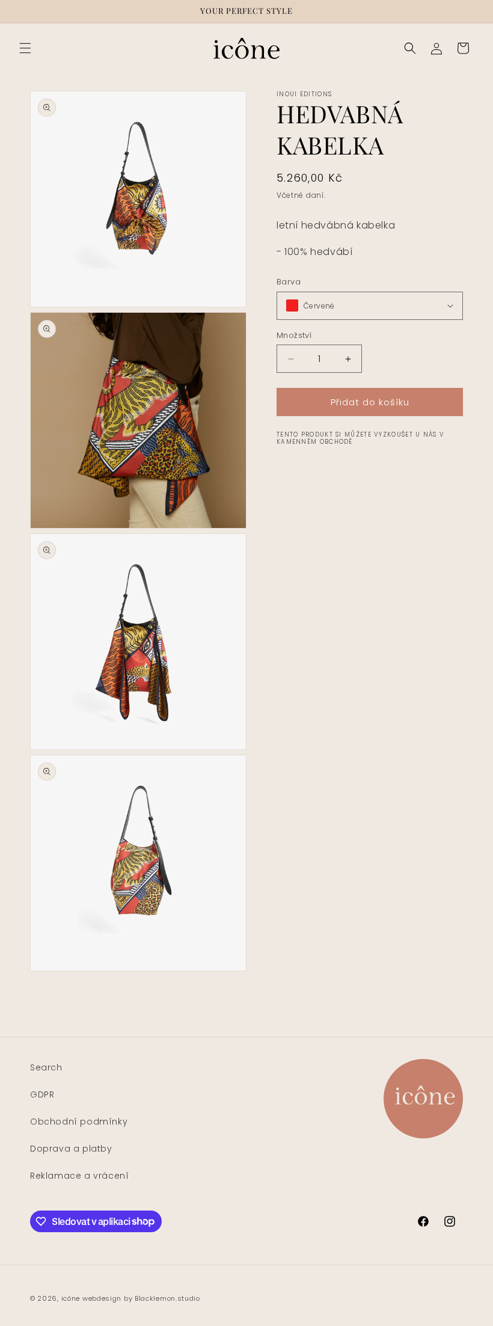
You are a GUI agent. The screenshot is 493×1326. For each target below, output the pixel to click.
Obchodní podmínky (78, 1122)
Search (46, 1067)
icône (71, 1298)
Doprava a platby (71, 1149)
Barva (289, 281)
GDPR (42, 1094)
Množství (294, 335)
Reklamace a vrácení (79, 1176)
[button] (25, 48)
